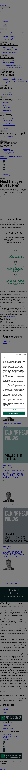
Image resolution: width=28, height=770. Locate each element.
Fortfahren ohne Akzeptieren (20, 354)
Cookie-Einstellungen (14, 409)
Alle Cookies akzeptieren (14, 413)
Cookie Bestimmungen (7, 405)
